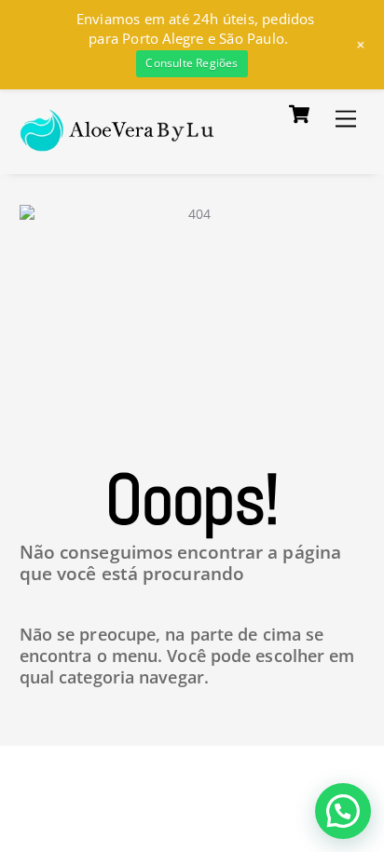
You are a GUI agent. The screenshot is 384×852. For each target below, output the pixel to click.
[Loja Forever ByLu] (118, 141)
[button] (343, 811)
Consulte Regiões (191, 63)
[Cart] (299, 114)
